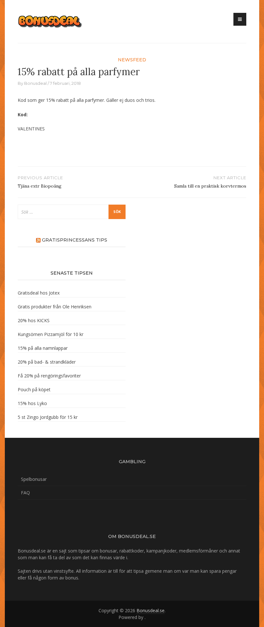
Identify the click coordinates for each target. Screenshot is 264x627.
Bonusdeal (35, 83)
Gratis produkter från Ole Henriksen (54, 307)
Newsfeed (132, 60)
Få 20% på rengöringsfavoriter (49, 376)
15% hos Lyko (32, 403)
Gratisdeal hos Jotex (39, 293)
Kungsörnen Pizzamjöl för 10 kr (50, 334)
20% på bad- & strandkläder (47, 362)
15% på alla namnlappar (43, 348)
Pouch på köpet (34, 389)
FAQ (25, 493)
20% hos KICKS (34, 320)
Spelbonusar (34, 479)
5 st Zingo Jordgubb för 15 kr (48, 417)
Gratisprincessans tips (74, 240)
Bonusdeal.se (151, 610)
